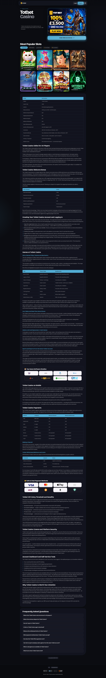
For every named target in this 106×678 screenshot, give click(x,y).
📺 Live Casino (39, 47)
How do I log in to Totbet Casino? (31, 623)
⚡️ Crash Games (47, 47)
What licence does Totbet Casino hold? (33, 650)
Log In (75, 3)
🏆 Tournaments (55, 47)
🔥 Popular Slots (24, 47)
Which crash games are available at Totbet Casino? (36, 646)
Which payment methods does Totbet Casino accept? (36, 635)
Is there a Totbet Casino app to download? (33, 627)
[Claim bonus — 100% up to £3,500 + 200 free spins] (67, 21)
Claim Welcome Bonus (65, 38)
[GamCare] (45, 671)
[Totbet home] (23, 3)
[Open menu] (85, 3)
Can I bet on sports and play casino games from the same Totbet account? (41, 643)
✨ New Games (31, 47)
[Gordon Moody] (60, 671)
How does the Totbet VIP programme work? (34, 639)
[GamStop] (50, 671)
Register (81, 3)
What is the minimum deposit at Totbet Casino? (35, 619)
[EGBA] (55, 671)
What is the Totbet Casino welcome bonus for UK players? (37, 615)
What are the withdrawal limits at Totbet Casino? (35, 631)
